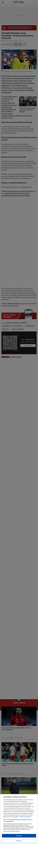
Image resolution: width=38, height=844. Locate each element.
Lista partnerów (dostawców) (11, 831)
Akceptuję (19, 835)
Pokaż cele (19, 840)
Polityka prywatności (25, 816)
